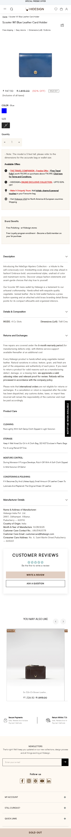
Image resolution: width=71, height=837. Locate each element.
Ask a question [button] (35, 584)
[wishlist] (55, 9)
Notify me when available (68, 418)
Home (4, 17)
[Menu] (5, 9)
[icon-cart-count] (61, 9)
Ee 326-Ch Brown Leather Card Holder (40, 692)
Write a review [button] (35, 575)
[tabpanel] (35, 61)
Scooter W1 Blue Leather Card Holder (24, 17)
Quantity (6, 134)
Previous (56, 622)
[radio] (5, 111)
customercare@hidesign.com (40, 534)
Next (63, 622)
